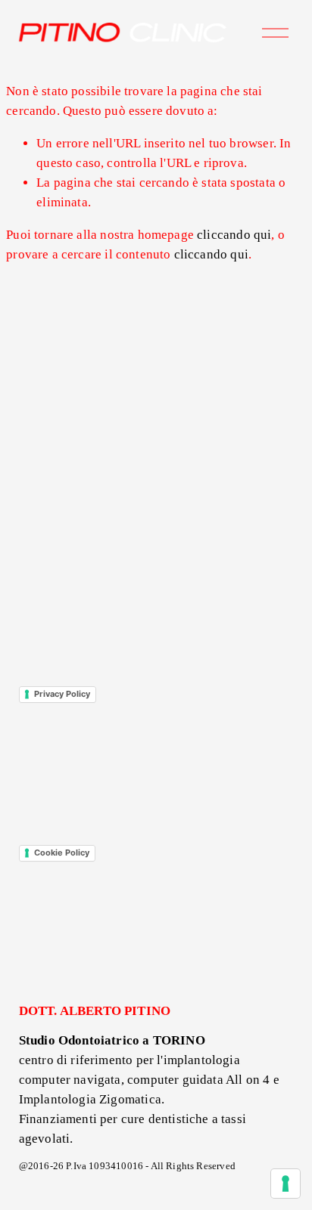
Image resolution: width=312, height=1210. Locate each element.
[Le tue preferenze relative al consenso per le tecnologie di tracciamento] (285, 1183)
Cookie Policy (61, 852)
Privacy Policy (62, 694)
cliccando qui (234, 234)
